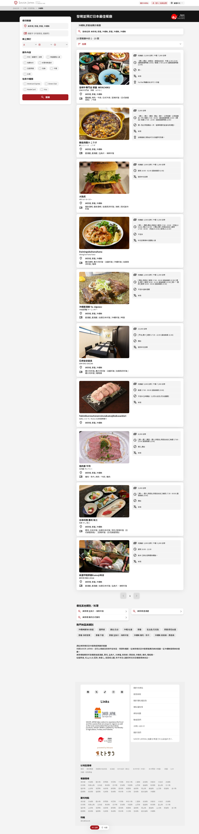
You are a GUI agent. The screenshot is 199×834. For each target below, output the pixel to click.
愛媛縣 (83, 791)
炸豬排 (138, 654)
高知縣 (90, 791)
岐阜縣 (105, 788)
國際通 (102, 629)
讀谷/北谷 (114, 629)
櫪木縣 (98, 782)
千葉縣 (120, 782)
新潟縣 (152, 785)
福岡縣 (98, 791)
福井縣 (83, 788)
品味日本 (16, 8)
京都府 (152, 782)
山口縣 (158, 788)
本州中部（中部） (139, 769)
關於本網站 (144, 3)
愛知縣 (120, 788)
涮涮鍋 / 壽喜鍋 (128, 654)
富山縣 (160, 785)
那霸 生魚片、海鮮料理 (118, 635)
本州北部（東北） (123, 769)
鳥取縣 (128, 788)
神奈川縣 (129, 782)
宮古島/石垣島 (153, 629)
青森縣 (107, 785)
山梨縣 (90, 788)
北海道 (112, 769)
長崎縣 (113, 791)
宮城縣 (122, 785)
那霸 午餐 (100, 635)
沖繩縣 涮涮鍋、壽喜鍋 (164, 635)
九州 (172, 769)
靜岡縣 (113, 788)
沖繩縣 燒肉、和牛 (141, 635)
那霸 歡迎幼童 (170, 629)
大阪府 (160, 782)
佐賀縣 (105, 791)
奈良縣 (83, 785)
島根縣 (136, 788)
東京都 (83, 782)
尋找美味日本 (85, 821)
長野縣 (98, 788)
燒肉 (144, 654)
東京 (82, 769)
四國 (166, 769)
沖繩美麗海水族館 (86, 629)
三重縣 (137, 782)
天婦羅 (118, 654)
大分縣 (128, 791)
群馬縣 (105, 782)
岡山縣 (143, 788)
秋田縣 (130, 785)
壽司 (106, 654)
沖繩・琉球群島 (29, 8)
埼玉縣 (113, 782)
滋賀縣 (145, 782)
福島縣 (145, 785)
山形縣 (137, 785)
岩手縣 (114, 785)
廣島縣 (151, 788)
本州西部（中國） (155, 769)
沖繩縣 (167, 648)
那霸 (139, 629)
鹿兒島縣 (144, 791)
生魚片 (111, 654)
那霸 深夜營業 (84, 635)
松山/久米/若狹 (91, 657)
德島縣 (166, 788)
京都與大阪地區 (101, 769)
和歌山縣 (91, 785)
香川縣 (174, 788)
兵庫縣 (168, 782)
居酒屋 (100, 654)
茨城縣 (90, 782)
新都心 (101, 657)
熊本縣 (120, 791)
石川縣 (168, 785)
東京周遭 (90, 769)
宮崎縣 (136, 791)
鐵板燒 (150, 654)
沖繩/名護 (128, 629)
